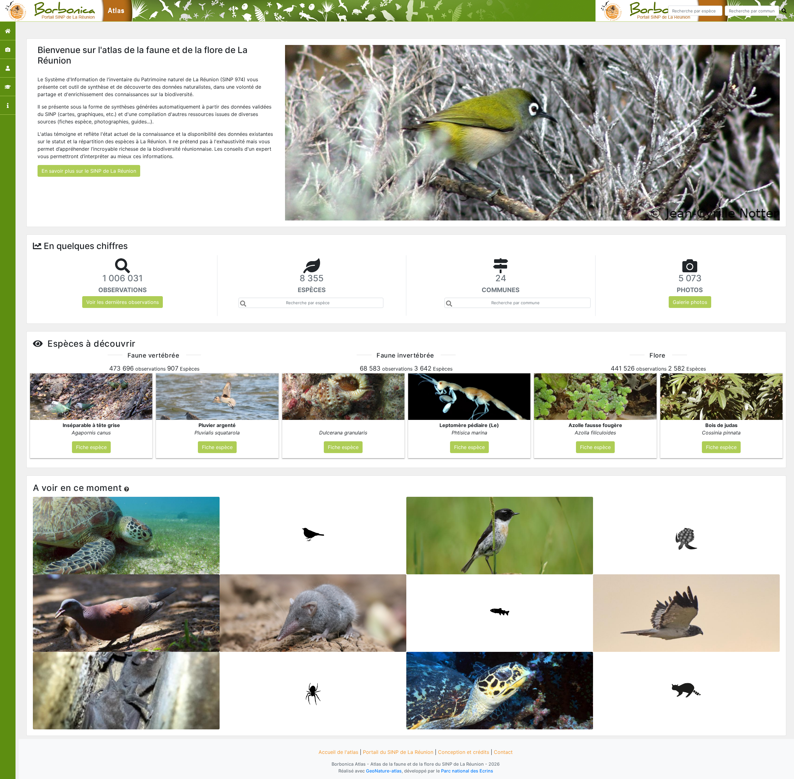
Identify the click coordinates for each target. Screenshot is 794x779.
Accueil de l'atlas (338, 752)
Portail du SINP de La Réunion (398, 752)
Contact (503, 752)
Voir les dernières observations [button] (122, 302)
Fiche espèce (126, 533)
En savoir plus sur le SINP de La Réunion (89, 171)
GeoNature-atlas (384, 770)
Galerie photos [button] (690, 302)
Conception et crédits (463, 752)
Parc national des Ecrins (467, 770)
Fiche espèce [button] (91, 447)
